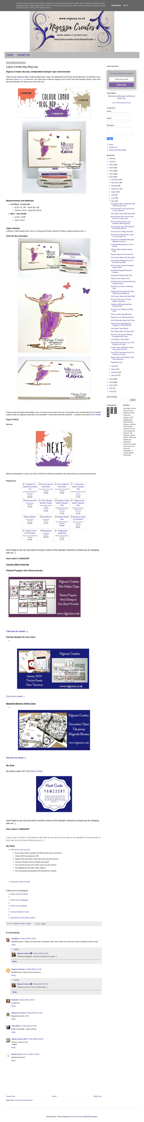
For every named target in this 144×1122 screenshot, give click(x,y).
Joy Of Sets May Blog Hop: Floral (122, 320)
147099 (62, 511)
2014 (111, 391)
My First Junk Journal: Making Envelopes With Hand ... (121, 335)
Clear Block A (46, 519)
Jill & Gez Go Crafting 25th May (122, 231)
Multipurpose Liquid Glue (62, 535)
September (115, 189)
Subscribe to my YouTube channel (23, 918)
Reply (13, 945)
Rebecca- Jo (18, 79)
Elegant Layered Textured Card (122, 254)
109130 (46, 508)
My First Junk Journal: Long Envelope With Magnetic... (121, 222)
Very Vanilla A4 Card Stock (62, 489)
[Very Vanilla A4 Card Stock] (62, 487)
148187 (46, 535)
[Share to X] (40, 924)
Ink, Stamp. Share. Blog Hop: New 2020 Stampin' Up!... (123, 204)
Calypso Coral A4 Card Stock (29, 535)
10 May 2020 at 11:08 (28, 938)
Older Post (97, 1096)
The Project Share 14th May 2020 (123, 296)
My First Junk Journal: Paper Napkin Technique (121, 300)
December (115, 179)
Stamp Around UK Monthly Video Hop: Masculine (122, 358)
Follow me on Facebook (19, 894)
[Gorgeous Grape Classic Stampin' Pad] (62, 505)
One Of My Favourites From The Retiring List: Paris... (122, 353)
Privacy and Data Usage (117, 150)
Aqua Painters (30, 519)
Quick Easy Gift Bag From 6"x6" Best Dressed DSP (122, 261)
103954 (30, 521)
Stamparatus (46, 533)
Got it (125, 5)
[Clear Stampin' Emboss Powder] (46, 503)
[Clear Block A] (46, 517)
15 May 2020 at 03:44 (27, 1000)
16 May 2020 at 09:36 (40, 953)
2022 (111, 171)
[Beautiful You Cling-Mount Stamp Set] (30, 489)
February (114, 372)
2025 (111, 161)
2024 (111, 165)
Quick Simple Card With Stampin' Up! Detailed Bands (122, 227)
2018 (111, 382)
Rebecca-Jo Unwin (18, 1013)
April (113, 366)
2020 (111, 177)
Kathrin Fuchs (16, 1054)
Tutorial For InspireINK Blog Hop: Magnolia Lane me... (122, 240)
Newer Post (11, 1096)
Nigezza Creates (23, 953)
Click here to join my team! (20, 850)
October (114, 186)
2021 (111, 174)
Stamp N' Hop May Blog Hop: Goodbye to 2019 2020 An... (122, 324)
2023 (111, 168)
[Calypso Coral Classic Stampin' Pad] (78, 505)
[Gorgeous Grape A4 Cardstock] (78, 519)
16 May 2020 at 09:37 (40, 984)
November (115, 182)
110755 (62, 537)
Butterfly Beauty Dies (62, 521)
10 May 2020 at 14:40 (33, 969)
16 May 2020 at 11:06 (34, 1013)
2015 (111, 388)
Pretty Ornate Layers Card (120, 278)
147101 (78, 511)
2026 (111, 158)
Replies (16, 949)
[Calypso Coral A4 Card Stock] (30, 533)
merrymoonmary (76, 1116)
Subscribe (121, 85)
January (114, 375)
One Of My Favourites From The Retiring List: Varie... (122, 343)
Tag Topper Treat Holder (119, 328)
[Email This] (36, 924)
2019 (111, 379)
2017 (111, 385)
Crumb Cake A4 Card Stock (46, 489)
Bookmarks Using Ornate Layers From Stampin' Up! (122, 235)
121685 (46, 491)
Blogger (94, 1116)
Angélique (15, 938)
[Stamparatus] (46, 531)
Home (10, 55)
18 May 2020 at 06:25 (35, 1039)
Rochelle (14, 1000)
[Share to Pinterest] (45, 924)
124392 (30, 537)
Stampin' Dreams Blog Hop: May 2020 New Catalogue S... (122, 292)
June (113, 198)
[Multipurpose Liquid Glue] (62, 533)
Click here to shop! (34, 771)
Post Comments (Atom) (24, 1100)
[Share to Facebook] (43, 924)
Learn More (116, 5)
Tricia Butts (15, 1026)
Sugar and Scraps (18, 969)
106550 (62, 491)
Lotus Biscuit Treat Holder (120, 339)
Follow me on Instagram (19, 900)
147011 (78, 525)
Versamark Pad (30, 503)
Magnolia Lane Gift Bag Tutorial (122, 317)
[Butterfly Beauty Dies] (62, 519)
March (113, 369)
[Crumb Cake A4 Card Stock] (46, 487)
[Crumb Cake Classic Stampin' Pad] (78, 489)
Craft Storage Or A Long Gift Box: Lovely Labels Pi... (122, 209)
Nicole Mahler (96, 415)
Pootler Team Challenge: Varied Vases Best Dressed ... (122, 348)
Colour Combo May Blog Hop (121, 314)
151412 (30, 495)
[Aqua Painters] (30, 517)
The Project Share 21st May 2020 (123, 257)
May (113, 201)
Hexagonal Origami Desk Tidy (121, 275)
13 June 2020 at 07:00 (31, 1054)
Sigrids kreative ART (19, 1039)
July (113, 195)
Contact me (23, 55)
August (114, 192)
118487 (46, 521)
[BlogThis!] (38, 924)
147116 (78, 495)
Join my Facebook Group (20, 912)
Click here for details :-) (17, 631)
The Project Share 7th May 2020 (122, 331)
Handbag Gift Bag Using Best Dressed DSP (121, 305)
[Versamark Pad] (30, 500)
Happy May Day (116, 362)
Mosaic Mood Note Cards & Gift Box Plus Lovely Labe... (122, 217)
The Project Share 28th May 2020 (123, 213)
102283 (30, 504)
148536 (62, 523)
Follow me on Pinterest (19, 906)
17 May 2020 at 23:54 (29, 1026)
